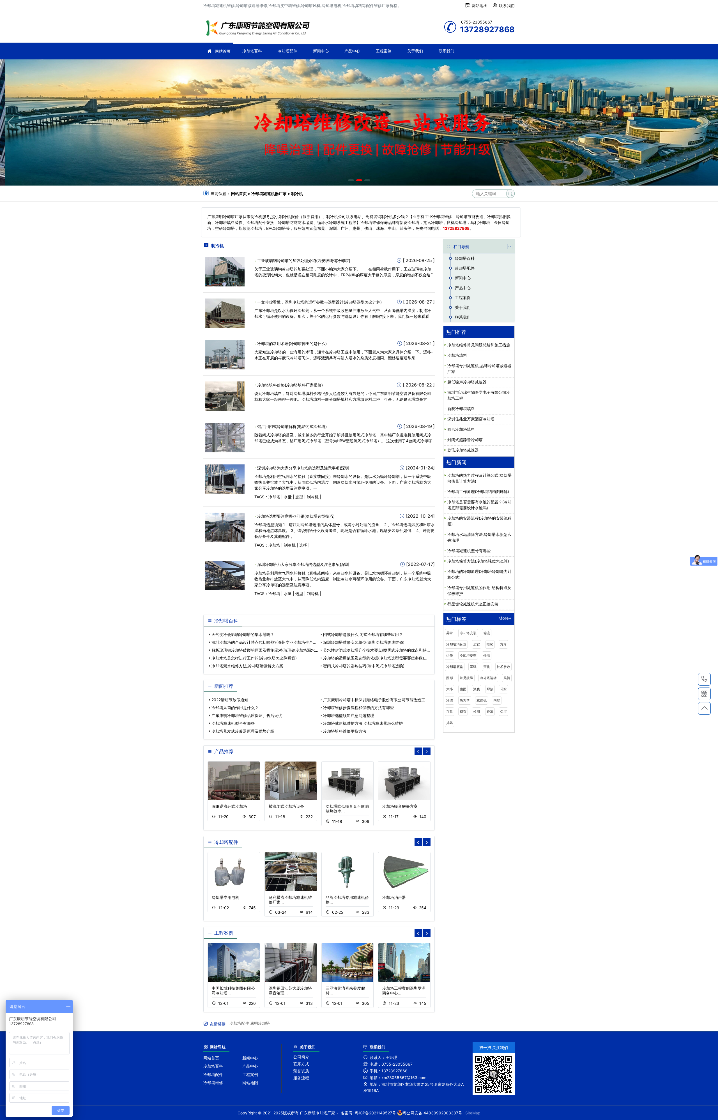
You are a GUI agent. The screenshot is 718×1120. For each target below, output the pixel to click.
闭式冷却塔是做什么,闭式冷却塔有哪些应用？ (363, 634)
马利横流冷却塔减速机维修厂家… (290, 899)
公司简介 (301, 1056)
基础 (473, 667)
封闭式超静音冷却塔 (465, 439)
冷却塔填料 (457, 355)
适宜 (476, 644)
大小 (449, 689)
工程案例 (384, 50)
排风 (449, 723)
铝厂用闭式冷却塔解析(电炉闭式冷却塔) (292, 426)
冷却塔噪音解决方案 (400, 806)
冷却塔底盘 (454, 667)
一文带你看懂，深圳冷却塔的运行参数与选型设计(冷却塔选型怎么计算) (319, 302)
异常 (449, 633)
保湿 (503, 711)
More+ (505, 618)
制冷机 (313, 496)
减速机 (482, 700)
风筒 (506, 678)
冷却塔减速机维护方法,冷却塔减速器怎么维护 (363, 723)
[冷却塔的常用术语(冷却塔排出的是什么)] (225, 354)
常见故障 (466, 678)
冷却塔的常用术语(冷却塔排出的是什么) (292, 343)
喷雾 (490, 644)
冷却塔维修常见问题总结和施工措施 (478, 345)
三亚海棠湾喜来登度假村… (345, 990)
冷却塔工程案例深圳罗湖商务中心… (403, 990)
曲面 (463, 689)
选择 (303, 545)
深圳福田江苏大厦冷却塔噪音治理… (290, 990)
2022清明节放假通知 (229, 699)
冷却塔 (274, 496)
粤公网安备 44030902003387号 (432, 1112)
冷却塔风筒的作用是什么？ (235, 707)
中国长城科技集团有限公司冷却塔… (233, 990)
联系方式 (301, 1063)
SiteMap (472, 1112)
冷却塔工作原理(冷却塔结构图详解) (478, 491)
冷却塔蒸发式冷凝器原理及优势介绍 (242, 731)
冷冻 (449, 700)
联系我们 (507, 5)
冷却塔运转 (488, 678)
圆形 (449, 678)
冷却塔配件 (287, 50)
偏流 (486, 633)
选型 (299, 496)
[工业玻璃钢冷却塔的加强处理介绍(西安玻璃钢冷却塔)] (225, 271)
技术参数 (503, 667)
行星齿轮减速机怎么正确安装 (472, 603)
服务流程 (301, 1077)
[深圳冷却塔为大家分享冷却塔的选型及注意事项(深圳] (225, 478)
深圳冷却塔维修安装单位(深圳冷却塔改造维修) (363, 642)
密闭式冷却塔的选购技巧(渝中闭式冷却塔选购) (363, 665)
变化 (486, 667)
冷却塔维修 (213, 1082)
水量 (288, 496)
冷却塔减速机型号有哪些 (233, 723)
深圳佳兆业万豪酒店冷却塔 (470, 418)
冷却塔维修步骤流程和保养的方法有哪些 (358, 707)
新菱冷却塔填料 (461, 408)
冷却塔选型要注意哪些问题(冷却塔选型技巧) (296, 516)
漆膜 (476, 689)
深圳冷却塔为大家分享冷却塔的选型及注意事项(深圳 (303, 468)
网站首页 (223, 51)
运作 (449, 655)
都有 (463, 711)
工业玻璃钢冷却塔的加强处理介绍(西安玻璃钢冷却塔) (303, 260)
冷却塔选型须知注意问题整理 (348, 715)
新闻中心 (321, 50)
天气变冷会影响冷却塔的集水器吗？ (242, 634)
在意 (449, 711)
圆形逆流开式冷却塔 (229, 806)
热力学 (465, 700)
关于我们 (415, 50)
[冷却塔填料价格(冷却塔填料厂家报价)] (225, 395)
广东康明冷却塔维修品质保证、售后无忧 (246, 715)
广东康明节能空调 (259, 28)
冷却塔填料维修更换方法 (344, 731)
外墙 (486, 655)
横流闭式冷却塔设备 (286, 806)
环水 (503, 689)
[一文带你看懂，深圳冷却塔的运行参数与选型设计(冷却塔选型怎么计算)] (225, 312)
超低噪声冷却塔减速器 (467, 381)
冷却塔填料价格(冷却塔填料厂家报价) (290, 385)
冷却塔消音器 (456, 644)
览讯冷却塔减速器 (463, 450)
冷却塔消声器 (394, 897)
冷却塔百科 (252, 50)
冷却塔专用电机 (225, 897)
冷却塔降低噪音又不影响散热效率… (347, 808)
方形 (503, 644)
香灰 (490, 711)
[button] (351, 180)
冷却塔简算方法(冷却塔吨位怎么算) (478, 561)
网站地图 (479, 5)
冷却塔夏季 (468, 655)
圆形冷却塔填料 (461, 429)
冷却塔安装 (468, 633)
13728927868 (704, 679)
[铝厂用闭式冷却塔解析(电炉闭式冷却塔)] (225, 437)
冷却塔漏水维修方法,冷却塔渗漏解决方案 (247, 665)
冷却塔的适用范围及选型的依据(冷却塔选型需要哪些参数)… (375, 658)
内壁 (496, 700)
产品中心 (352, 50)
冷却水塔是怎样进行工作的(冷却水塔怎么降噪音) (254, 658)
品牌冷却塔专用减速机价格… (347, 899)
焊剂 (490, 689)
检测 (476, 711)
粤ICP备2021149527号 (375, 1112)
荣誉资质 (301, 1070)
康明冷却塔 (260, 1023)
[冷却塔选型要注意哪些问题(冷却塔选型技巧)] (225, 527)
